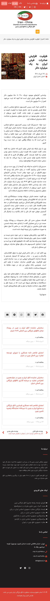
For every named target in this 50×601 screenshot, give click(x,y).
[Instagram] (29, 567)
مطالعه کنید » (39, 337)
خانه (47, 39)
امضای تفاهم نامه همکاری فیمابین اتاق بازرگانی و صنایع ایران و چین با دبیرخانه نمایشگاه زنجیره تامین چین (25, 408)
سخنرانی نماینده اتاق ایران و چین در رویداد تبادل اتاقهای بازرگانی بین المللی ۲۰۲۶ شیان (25, 329)
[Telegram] (25, 567)
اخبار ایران (36, 76)
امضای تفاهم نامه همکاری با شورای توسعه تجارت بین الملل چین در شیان (25, 354)
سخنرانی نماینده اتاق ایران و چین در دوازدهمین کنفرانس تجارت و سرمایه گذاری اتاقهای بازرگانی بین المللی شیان (25, 380)
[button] (37, 31)
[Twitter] (20, 567)
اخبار (42, 39)
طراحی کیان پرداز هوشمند (25, 595)
